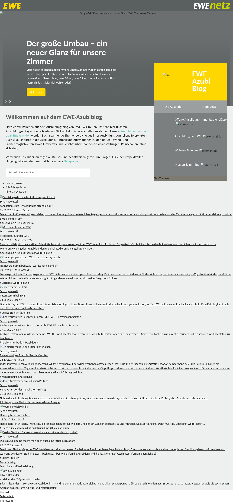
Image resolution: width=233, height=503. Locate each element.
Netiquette (71, 161)
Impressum (6, 500)
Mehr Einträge (8, 462)
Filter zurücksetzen (16, 191)
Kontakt (4, 492)
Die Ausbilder (174, 107)
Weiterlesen (36, 92)
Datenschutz (7, 496)
